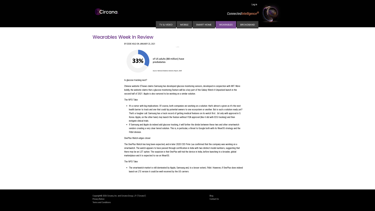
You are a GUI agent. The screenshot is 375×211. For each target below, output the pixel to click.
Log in (254, 4)
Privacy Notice (98, 199)
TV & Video (166, 24)
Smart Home (204, 24)
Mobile (184, 24)
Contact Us (214, 199)
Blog (211, 196)
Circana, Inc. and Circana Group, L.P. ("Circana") (126, 196)
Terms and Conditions (102, 202)
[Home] (108, 12)
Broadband (247, 24)
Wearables (226, 24)
